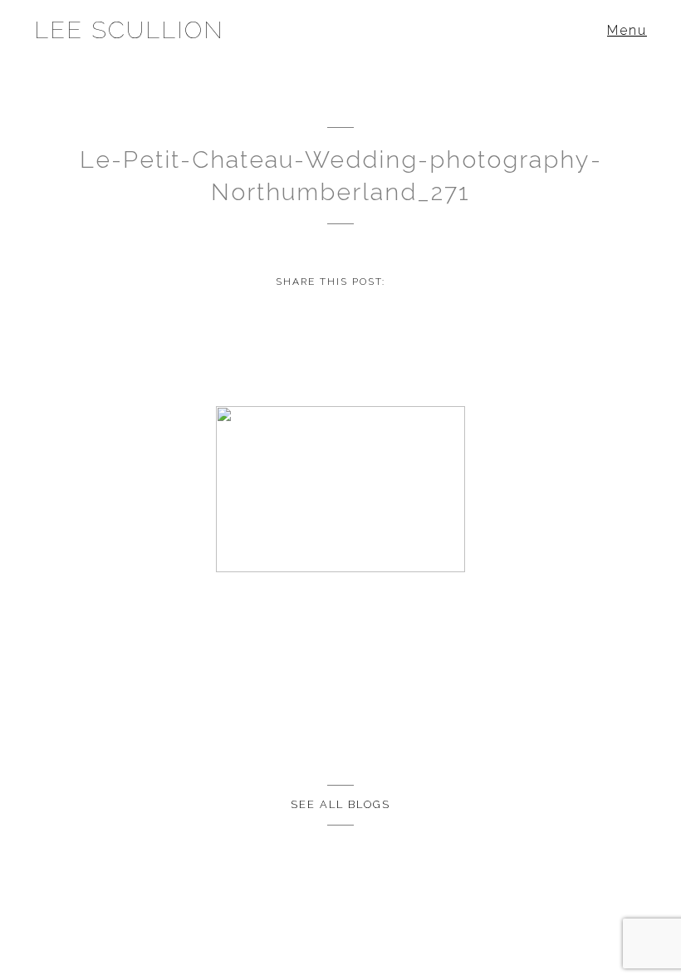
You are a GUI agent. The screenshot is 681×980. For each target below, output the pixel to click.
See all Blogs (340, 804)
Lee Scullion (129, 30)
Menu (627, 30)
